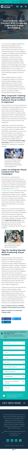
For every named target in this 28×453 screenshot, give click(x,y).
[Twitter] (12, 440)
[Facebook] (7, 440)
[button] (21, 6)
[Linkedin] (16, 440)
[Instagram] (20, 440)
